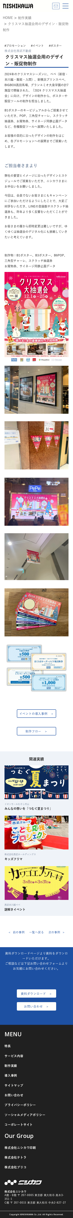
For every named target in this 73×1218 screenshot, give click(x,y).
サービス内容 (13, 1055)
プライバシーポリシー (20, 1104)
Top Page (67, 1205)
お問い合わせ (33, 1006)
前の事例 (19, 932)
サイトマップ (13, 1085)
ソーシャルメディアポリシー (24, 1114)
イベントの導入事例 (33, 713)
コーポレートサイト (18, 1124)
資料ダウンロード (33, 993)
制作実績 (10, 1065)
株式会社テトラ (15, 1157)
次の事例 (54, 932)
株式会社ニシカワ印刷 (20, 1147)
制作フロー (33, 731)
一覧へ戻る (36, 932)
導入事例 (10, 1075)
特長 (7, 1046)
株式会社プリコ (15, 1167)
